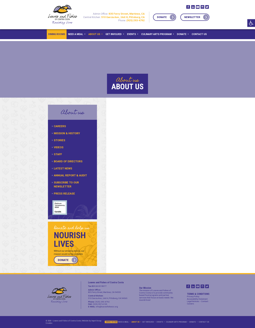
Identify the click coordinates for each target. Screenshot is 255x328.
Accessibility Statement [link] (197, 299)
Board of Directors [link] (68, 161)
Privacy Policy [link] (193, 296)
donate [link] (63, 260)
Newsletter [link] (192, 17)
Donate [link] (162, 17)
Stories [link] (59, 140)
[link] (251, 23)
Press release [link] (64, 193)
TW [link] (207, 7)
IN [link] (193, 7)
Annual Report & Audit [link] (70, 175)
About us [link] (94, 34)
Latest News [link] (63, 168)
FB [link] (188, 7)
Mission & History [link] (67, 133)
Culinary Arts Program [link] (156, 34)
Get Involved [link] (114, 34)
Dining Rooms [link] (56, 34)
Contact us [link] (199, 34)
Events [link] (132, 34)
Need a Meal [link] (76, 34)
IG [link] (202, 7)
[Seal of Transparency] (59, 207)
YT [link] (198, 7)
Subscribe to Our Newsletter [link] (66, 184)
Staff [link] (58, 154)
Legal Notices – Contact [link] (197, 301)
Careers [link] (60, 126)
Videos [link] (58, 147)
